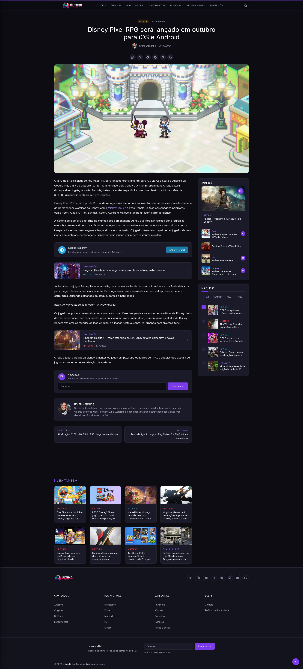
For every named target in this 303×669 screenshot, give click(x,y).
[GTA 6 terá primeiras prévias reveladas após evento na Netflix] (213, 310)
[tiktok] (214, 578)
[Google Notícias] (245, 578)
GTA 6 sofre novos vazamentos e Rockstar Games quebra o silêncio (232, 340)
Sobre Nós (216, 5)
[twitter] (190, 578)
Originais (58, 610)
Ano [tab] (240, 297)
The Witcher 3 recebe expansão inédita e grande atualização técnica (231, 326)
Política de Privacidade (217, 610)
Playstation (110, 604)
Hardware (160, 604)
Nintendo (109, 616)
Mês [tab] (229, 297)
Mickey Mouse (117, 208)
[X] (140, 57)
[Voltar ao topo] (295, 661)
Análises (116, 5)
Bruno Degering (147, 45)
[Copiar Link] (170, 57)
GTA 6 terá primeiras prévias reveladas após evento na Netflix (232, 312)
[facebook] (222, 578)
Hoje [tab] (207, 297)
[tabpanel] (223, 338)
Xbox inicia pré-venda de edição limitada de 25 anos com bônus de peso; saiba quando (232, 368)
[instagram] (198, 578)
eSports (159, 610)
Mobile (143, 21)
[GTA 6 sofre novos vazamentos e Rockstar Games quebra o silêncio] (213, 338)
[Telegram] (155, 57)
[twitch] (230, 578)
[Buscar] (245, 5)
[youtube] (206, 578)
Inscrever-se (178, 386)
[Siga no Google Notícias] (163, 57)
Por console (134, 5)
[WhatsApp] (133, 57)
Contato (209, 604)
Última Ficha (69, 664)
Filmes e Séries (196, 5)
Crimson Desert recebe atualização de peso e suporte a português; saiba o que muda (231, 354)
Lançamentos (156, 5)
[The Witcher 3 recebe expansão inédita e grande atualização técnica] (213, 324)
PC (105, 621)
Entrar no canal (177, 250)
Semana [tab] (218, 297)
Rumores (175, 5)
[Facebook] (148, 57)
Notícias (100, 5)
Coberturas (160, 616)
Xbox (107, 610)
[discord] (238, 578)
